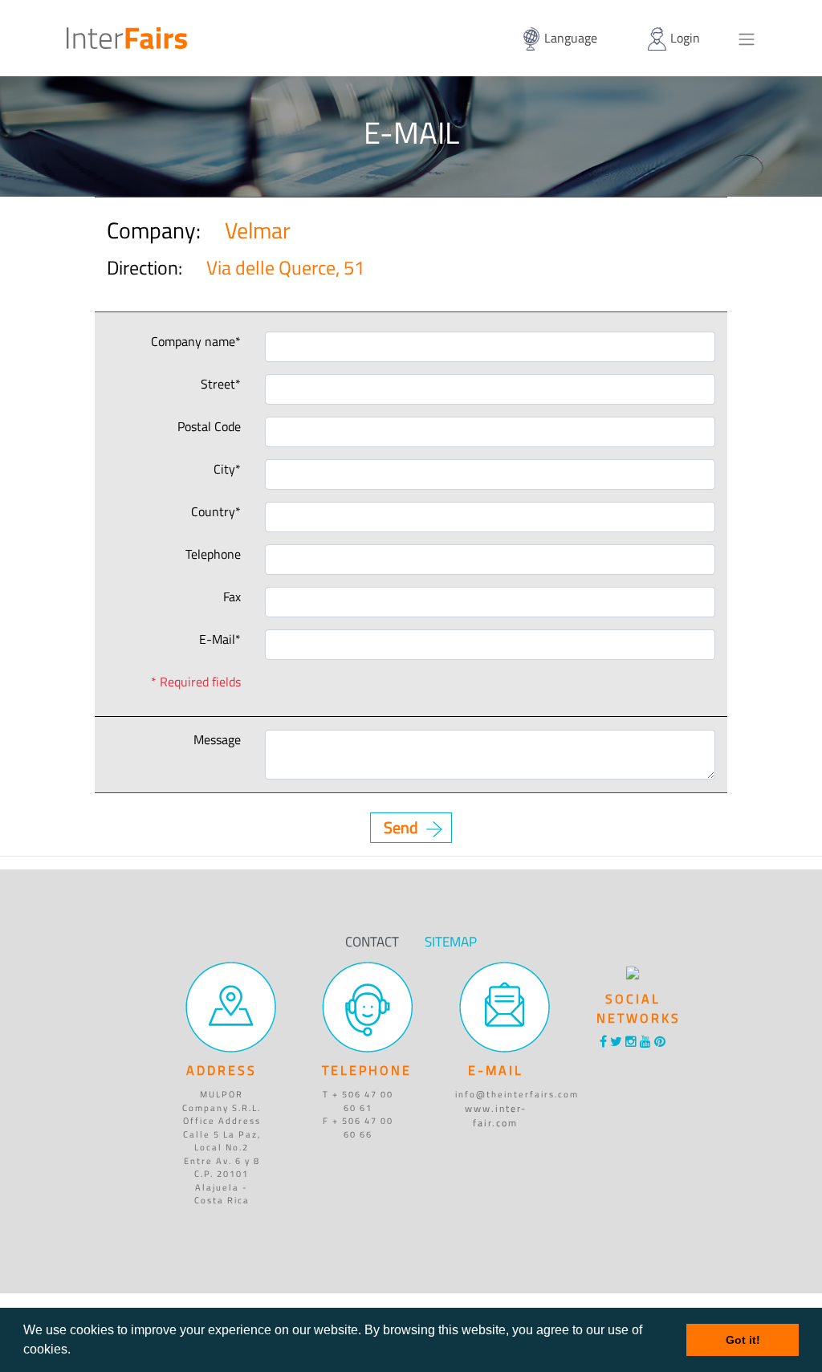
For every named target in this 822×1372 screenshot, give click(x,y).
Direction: (113, 267)
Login (683, 37)
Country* (216, 511)
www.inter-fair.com (496, 1115)
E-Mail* (220, 639)
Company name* (196, 341)
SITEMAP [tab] (451, 941)
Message (217, 739)
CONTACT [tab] (372, 941)
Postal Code (209, 426)
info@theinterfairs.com (517, 1094)
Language (569, 37)
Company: (115, 230)
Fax (232, 596)
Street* (221, 383)
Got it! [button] (743, 1339)
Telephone (213, 554)
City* (227, 468)
